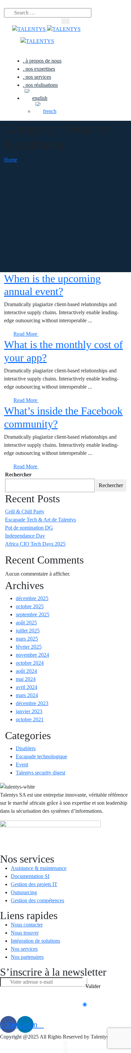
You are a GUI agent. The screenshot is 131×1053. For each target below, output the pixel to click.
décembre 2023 (32, 703)
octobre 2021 (30, 719)
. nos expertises (39, 69)
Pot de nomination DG (29, 528)
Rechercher (18, 474)
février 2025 (29, 647)
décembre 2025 (32, 598)
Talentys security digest (40, 772)
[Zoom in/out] (65, 1048)
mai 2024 (26, 679)
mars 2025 (27, 639)
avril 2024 (26, 687)
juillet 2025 (28, 630)
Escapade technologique (41, 756)
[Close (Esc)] (65, 1042)
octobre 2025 (30, 606)
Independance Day (25, 536)
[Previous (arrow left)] (65, 1050)
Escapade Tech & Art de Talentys (40, 519)
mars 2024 (27, 695)
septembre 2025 (32, 614)
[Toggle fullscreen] (65, 1046)
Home (10, 159)
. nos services (37, 77)
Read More (26, 334)
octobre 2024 (30, 663)
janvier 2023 (29, 711)
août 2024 (26, 671)
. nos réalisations (40, 85)
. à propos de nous (42, 61)
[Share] (65, 1044)
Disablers (26, 748)
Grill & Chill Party (24, 511)
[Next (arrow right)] (65, 1052)
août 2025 (26, 622)
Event (22, 764)
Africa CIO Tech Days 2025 (35, 544)
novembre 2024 (32, 655)
